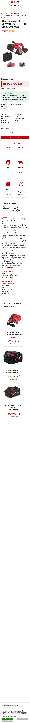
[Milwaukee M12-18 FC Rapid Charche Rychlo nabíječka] (13, 320)
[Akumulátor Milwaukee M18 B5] (13, 357)
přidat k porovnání (15, 147)
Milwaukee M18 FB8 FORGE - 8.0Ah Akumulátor (13, 408)
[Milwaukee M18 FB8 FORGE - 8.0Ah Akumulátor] (13, 393)
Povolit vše (8, 718)
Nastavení (22, 718)
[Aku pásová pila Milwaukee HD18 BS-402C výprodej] (15, 54)
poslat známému (15, 143)
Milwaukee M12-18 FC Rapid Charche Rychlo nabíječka (13, 335)
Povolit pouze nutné (8, 720)
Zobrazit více (5, 108)
